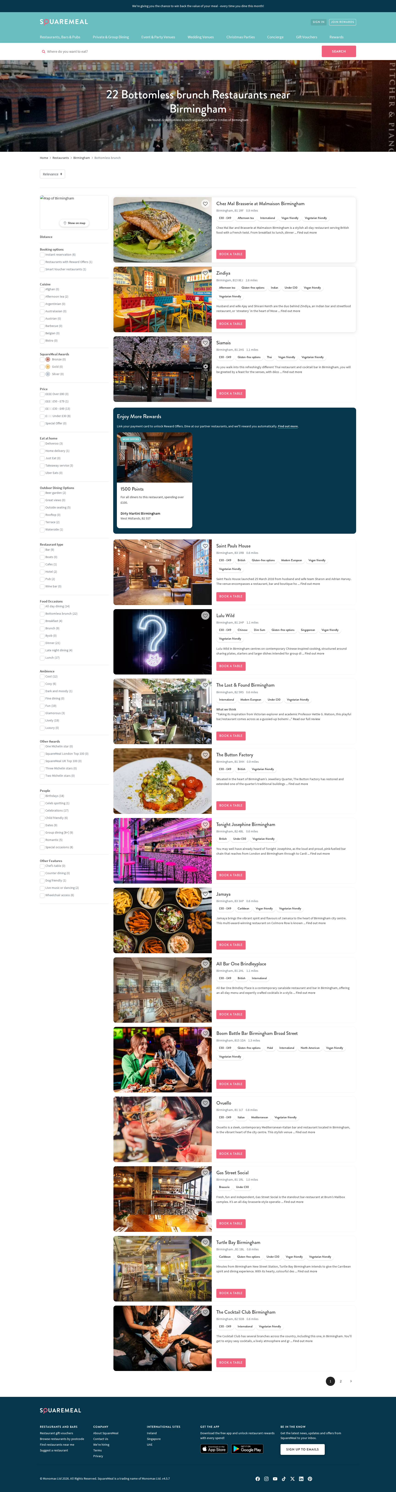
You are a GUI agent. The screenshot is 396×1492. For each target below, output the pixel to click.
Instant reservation (58, 254)
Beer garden (53, 493)
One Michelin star (57, 746)
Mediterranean (259, 1117)
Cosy (48, 684)
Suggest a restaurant (54, 1450)
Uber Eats (51, 473)
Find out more (307, 232)
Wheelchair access (57, 895)
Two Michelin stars (58, 776)
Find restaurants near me (57, 1444)
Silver (56, 374)
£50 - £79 (54, 401)
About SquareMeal (105, 1433)
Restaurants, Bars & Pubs (60, 36)
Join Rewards (342, 22)
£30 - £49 (225, 218)
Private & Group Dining (111, 36)
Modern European (291, 560)
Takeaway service (57, 465)
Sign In (318, 22)
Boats (49, 557)
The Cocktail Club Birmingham (245, 1312)
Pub (48, 579)
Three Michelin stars (59, 768)
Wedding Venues (201, 36)
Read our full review (306, 719)
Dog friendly (53, 880)
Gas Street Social (232, 1172)
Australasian (53, 311)
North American (310, 1048)
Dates (49, 825)
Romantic (51, 840)
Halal (270, 1048)
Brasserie (224, 1187)
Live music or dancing (60, 888)
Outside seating (55, 507)
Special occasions (57, 847)
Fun (48, 706)
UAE (149, 1444)
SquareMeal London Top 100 (64, 754)
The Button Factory (234, 754)
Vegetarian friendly (316, 218)
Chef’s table (53, 866)
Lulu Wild (225, 615)
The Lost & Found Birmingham (245, 685)
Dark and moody (56, 691)
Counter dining (55, 873)
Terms (97, 1450)
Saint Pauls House (233, 545)
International (267, 218)
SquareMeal (64, 22)
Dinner (50, 643)
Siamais (223, 342)
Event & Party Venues (158, 36)
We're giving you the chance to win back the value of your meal (198, 6)
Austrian (51, 318)
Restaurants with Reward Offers (66, 262)
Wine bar (51, 586)
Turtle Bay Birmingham (238, 1242)
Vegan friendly (289, 218)
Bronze (57, 359)
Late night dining (56, 650)
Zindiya (223, 273)
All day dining (54, 606)
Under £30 (291, 288)
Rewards (337, 36)
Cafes (49, 564)
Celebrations (54, 810)
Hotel (49, 571)
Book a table (231, 254)
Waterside (52, 529)
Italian (241, 1117)
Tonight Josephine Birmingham (245, 824)
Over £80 (54, 394)
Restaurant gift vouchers (56, 1433)
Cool (48, 676)
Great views (53, 500)
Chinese (243, 630)
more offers (131, 439)
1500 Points (132, 489)
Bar (47, 549)
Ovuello (223, 1103)
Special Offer (53, 423)
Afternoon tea (246, 218)
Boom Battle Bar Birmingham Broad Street (257, 1033)
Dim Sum (259, 630)
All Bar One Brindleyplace (241, 963)
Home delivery (55, 451)
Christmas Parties (240, 36)
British (241, 560)
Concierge (275, 36)
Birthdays (51, 796)
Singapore (154, 1439)
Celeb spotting (55, 803)
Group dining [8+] (57, 832)
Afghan (50, 289)
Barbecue (51, 326)
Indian (274, 288)
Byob (48, 635)
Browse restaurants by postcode (62, 1439)
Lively (49, 720)
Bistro (49, 340)
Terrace (50, 522)
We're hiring (101, 1444)
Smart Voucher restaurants (63, 269)
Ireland (152, 1433)
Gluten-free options (253, 288)
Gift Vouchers (306, 36)
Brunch (50, 628)
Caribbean (243, 908)
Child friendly (54, 818)
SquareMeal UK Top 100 (61, 761)
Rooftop (50, 515)
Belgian (50, 333)
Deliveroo (52, 443)
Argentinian (53, 304)
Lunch (49, 657)
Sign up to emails (302, 1449)
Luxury (50, 728)
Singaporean (308, 630)
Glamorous (53, 713)
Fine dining (52, 698)
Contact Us (100, 1439)
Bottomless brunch (58, 613)
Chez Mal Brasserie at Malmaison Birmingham (260, 203)
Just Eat (50, 458)
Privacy (98, 1456)
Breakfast (51, 621)
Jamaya (223, 894)
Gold (55, 367)
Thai (269, 357)
